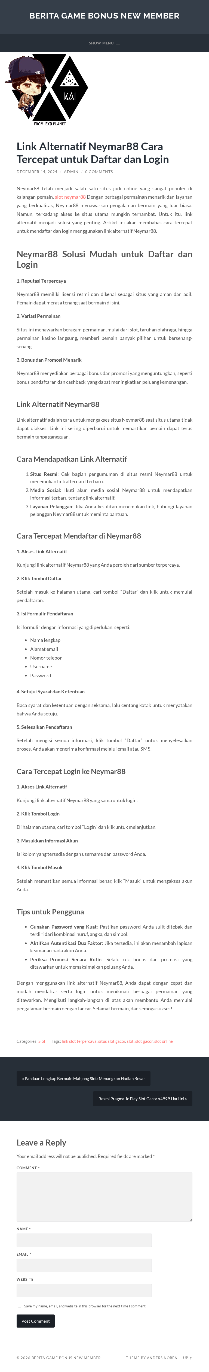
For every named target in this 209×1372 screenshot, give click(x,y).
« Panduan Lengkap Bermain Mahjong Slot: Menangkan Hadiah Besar (83, 1078)
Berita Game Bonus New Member (104, 15)
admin (71, 172)
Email (24, 1254)
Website (25, 1279)
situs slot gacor (111, 1041)
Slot (41, 1041)
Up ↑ (187, 1358)
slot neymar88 (70, 197)
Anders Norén (162, 1358)
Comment (28, 1168)
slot (130, 1041)
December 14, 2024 (37, 172)
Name (24, 1229)
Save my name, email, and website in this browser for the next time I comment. (85, 1306)
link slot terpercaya (79, 1041)
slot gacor (144, 1041)
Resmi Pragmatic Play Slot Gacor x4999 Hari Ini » (143, 1098)
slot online (163, 1041)
